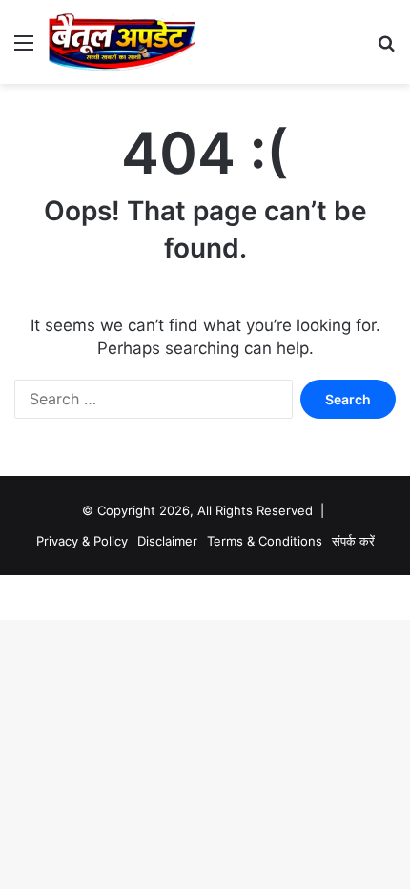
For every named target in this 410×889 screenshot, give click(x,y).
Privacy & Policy (82, 540)
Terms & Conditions (264, 540)
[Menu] (23, 49)
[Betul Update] (122, 42)
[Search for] (386, 49)
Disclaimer (167, 540)
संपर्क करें (353, 540)
